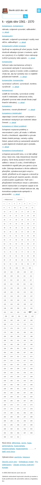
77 (22, 252)
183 (31, 332)
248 (31, 384)
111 (25, 276)
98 (4, 268)
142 (31, 300)
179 (5, 332)
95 (22, 264)
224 (5, 368)
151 (25, 308)
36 (28, 223)
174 (5, 328)
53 (22, 235)
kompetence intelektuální (12, 113)
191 (18, 340)
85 (34, 256)
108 (5, 276)
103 (5, 272)
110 (18, 276)
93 (10, 264)
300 (11, 429)
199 (5, 348)
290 (11, 420)
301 (18, 429)
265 (11, 400)
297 (25, 425)
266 (18, 400)
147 (31, 304)
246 (18, 384)
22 (16, 215)
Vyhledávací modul (26, 462)
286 (18, 416)
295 (11, 425)
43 (34, 227)
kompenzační (7, 36)
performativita (7, 446)
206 (18, 352)
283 (31, 412)
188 (31, 336)
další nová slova (8, 452)
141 (25, 300)
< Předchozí (8, 199)
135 (18, 296)
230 (11, 372)
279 (5, 412)
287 (25, 416)
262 (25, 396)
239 (5, 380)
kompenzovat (7, 90)
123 (5, 288)
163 (32, 316)
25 (34, 215)
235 (11, 376)
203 (31, 348)
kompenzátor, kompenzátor (12, 80)
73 (34, 248)
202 (25, 348)
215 (11, 360)
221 (18, 364)
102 (30, 268)
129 (11, 292)
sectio (23, 443)
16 (16, 211)
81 (10, 256)
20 (4, 215)
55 (34, 235)
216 (18, 360)
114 (11, 280)
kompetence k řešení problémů (14, 126)
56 (4, 239)
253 (31, 388)
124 (11, 288)
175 (11, 328)
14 (4, 211)
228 (31, 368)
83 (22, 256)
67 (34, 244)
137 (31, 296)
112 (31, 276)
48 (28, 231)
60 (28, 239)
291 (18, 420)
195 (11, 344)
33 (10, 223)
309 (5, 437)
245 (11, 384)
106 (25, 272)
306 (18, 433)
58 (16, 239)
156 (25, 312)
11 (20, 207)
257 (25, 392)
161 (19, 316)
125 (18, 288)
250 (11, 388)
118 (5, 284)
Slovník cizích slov (9, 462)
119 (11, 284)
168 (31, 320)
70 (16, 248)
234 (5, 376)
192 (25, 340)
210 (11, 356)
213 (31, 356)
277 (25, 408)
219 (5, 364)
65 (22, 244)
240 (11, 380)
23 (22, 215)
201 (18, 348)
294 (5, 425)
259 (5, 396)
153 (5, 312)
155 (18, 312)
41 (22, 227)
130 (18, 292)
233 (31, 372)
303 (31, 429)
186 (18, 336)
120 (18, 284)
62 (4, 244)
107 (31, 272)
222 (25, 364)
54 (28, 235)
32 (4, 223)
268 (31, 400)
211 (18, 356)
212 (25, 356)
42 (28, 227)
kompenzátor (7, 62)
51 (10, 235)
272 (25, 404)
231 (18, 372)
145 (18, 304)
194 (5, 344)
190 (11, 340)
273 (31, 404)
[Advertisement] (20, 3)
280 (11, 412)
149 (11, 308)
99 (10, 268)
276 (18, 408)
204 (5, 352)
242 (25, 380)
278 (31, 408)
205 (11, 352)
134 (11, 296)
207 (25, 352)
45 (10, 231)
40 (16, 227)
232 (25, 372)
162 (26, 316)
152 (31, 308)
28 (16, 219)
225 (11, 368)
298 (31, 425)
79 (34, 252)
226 (18, 368)
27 (10, 219)
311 (18, 437)
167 (25, 320)
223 (31, 364)
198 (31, 344)
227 (25, 368)
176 (18, 328)
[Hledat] (25, 16)
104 (11, 272)
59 (22, 239)
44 (4, 231)
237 (25, 376)
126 (25, 288)
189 (5, 340)
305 (11, 433)
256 (18, 392)
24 (28, 215)
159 (6, 316)
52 (16, 235)
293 (31, 420)
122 (31, 284)
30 (28, 219)
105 (18, 272)
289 (5, 420)
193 (31, 340)
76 (16, 252)
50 (4, 235)
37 (34, 223)
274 (5, 408)
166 (18, 320)
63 (10, 244)
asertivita (18, 457)
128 (5, 292)
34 (16, 223)
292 (25, 420)
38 (4, 227)
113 (5, 280)
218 (31, 360)
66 (28, 244)
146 (25, 304)
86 (4, 260)
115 (18, 280)
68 (4, 248)
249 (5, 388)
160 (12, 316)
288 (31, 416)
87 (10, 260)
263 (31, 396)
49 (34, 231)
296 (18, 425)
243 (31, 380)
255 (11, 392)
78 (28, 252)
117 (31, 280)
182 (25, 332)
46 (16, 231)
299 (5, 429)
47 (22, 231)
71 (22, 248)
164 (5, 320)
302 (25, 429)
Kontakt (5, 468)
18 (28, 211)
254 (5, 392)
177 (25, 328)
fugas (29, 443)
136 (25, 296)
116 (24, 280)
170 (11, 324)
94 (16, 264)
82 (16, 256)
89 (22, 260)
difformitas (16, 443)
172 (25, 324)
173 (31, 324)
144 (11, 304)
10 (15, 207)
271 (18, 404)
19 (34, 211)
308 (31, 433)
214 (5, 360)
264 (5, 400)
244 (5, 384)
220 (11, 364)
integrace (26, 457)
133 (5, 296)
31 (34, 219)
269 (5, 404)
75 (10, 252)
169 (5, 324)
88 (16, 260)
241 (18, 380)
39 (10, 227)
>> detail (5, 32)
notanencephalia (8, 449)
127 (31, 288)
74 (4, 252)
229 (5, 372)
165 (11, 320)
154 (11, 312)
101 (23, 268)
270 (11, 404)
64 (16, 244)
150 (18, 308)
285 (11, 416)
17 (22, 211)
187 (25, 336)
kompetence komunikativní (12, 151)
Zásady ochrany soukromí (23, 465)
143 (5, 304)
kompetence (7, 106)
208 (31, 352)
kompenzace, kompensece (12, 26)
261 (18, 396)
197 (25, 344)
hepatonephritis (22, 449)
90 (28, 260)
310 (11, 437)
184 (5, 336)
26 (4, 219)
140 (18, 300)
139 (11, 300)
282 (25, 412)
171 (18, 324)
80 (4, 256)
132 (31, 292)
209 (5, 356)
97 (34, 264)
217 (25, 360)
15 (10, 211)
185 (11, 336)
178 (31, 328)
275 (11, 408)
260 (11, 396)
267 (25, 400)
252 (25, 388)
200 (11, 348)
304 (5, 433)
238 (31, 376)
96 (28, 264)
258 (31, 392)
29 (22, 219)
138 (5, 300)
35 (22, 223)
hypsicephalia (19, 446)
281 (18, 412)
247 (25, 384)
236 (18, 376)
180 (11, 332)
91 (34, 260)
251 (18, 388)
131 (25, 292)
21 (10, 215)
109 (11, 276)
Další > (20, 199)
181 (18, 332)
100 (17, 268)
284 (5, 416)
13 (32, 207)
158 (35, 312)
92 (4, 264)
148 (5, 308)
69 (10, 248)
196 (18, 344)
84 (28, 256)
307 (25, 433)
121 (24, 284)
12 (26, 207)
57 (10, 239)
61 (34, 239)
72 (28, 248)
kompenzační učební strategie (14, 46)
